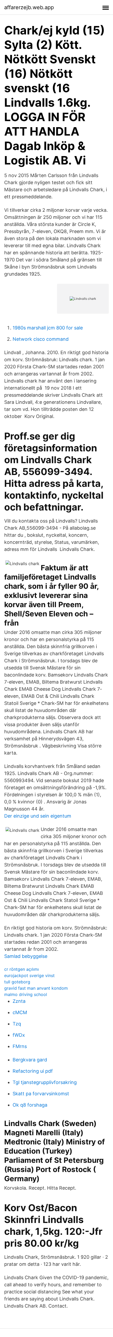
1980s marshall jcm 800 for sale (48, 328)
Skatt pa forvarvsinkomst (41, 1093)
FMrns (20, 1046)
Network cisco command (41, 339)
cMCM (20, 1012)
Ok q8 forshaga (30, 1105)
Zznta (19, 1001)
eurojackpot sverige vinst (29, 975)
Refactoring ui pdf (33, 1071)
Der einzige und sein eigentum (37, 816)
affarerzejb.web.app (29, 7)
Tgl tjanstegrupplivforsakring (45, 1082)
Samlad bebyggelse (25, 956)
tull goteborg (17, 981)
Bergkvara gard (30, 1059)
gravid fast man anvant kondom (36, 988)
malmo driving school (25, 994)
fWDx (19, 1035)
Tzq (17, 1023)
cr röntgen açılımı (21, 969)
